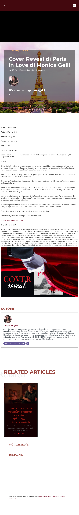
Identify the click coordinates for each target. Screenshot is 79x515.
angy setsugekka (36, 90)
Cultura (32, 426)
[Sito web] (27, 343)
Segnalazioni (25, 70)
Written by (17, 90)
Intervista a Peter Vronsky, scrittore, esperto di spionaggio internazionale (21, 415)
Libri (32, 70)
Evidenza (10, 428)
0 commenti (24, 51)
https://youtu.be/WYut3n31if (12, 220)
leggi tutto (21, 433)
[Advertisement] (39, 26)
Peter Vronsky (30, 428)
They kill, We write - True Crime (21, 430)
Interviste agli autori (19, 428)
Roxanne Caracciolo (14, 426)
